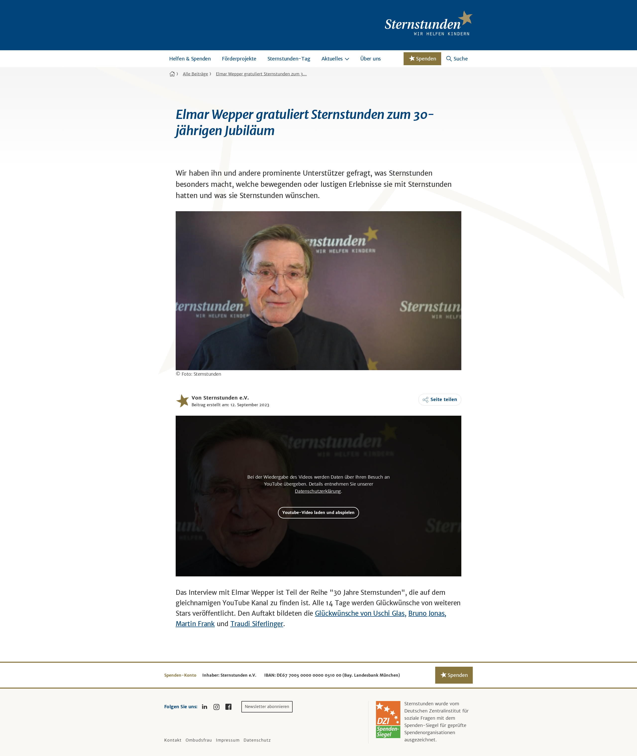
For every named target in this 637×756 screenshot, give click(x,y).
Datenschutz (257, 740)
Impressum (228, 740)
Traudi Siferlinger (256, 624)
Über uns (370, 58)
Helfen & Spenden (190, 58)
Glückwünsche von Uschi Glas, (361, 613)
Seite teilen (443, 399)
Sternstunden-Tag (288, 58)
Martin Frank (195, 624)
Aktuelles (332, 58)
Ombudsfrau (199, 740)
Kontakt (173, 740)
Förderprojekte (239, 58)
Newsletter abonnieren (267, 706)
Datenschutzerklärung (318, 491)
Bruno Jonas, (427, 613)
